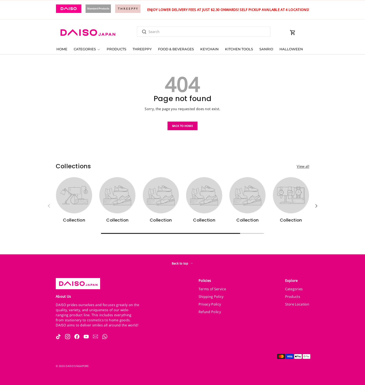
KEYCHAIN (209, 49)
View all (303, 166)
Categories (294, 289)
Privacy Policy (210, 304)
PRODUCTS (116, 49)
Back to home (182, 126)
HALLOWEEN (291, 49)
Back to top (180, 263)
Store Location (297, 304)
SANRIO (266, 49)
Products (292, 296)
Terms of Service (212, 289)
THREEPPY (142, 49)
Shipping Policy (211, 296)
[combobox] (203, 32)
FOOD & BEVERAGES (176, 49)
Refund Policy (210, 312)
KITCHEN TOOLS (239, 49)
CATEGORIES (85, 49)
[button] (292, 32)
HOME (61, 49)
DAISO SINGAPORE (77, 366)
